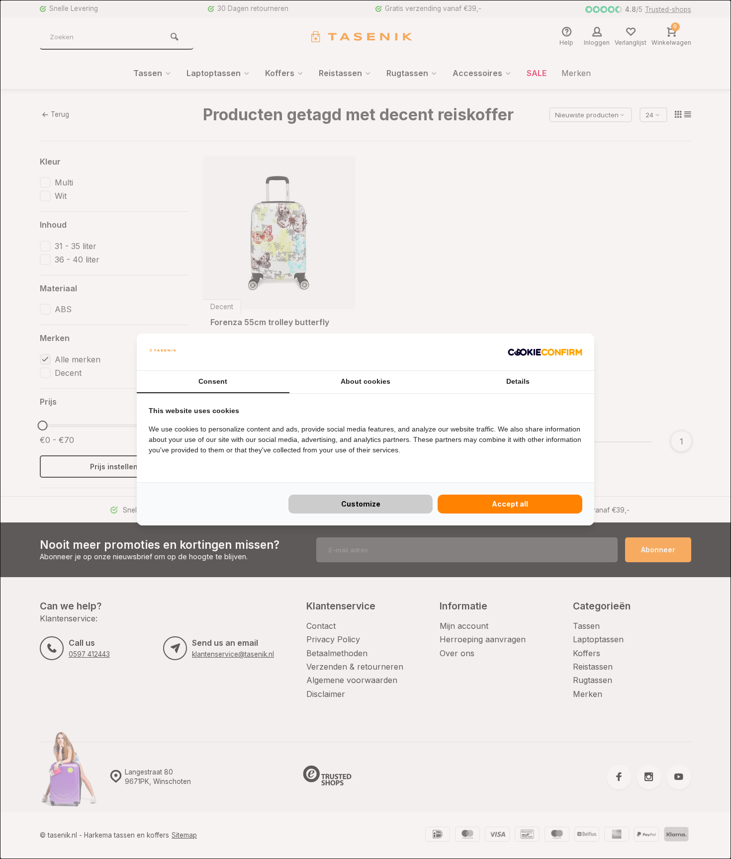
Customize (360, 504)
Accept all (510, 504)
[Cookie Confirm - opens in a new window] (545, 351)
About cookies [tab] (365, 381)
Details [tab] (518, 381)
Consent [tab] (212, 381)
